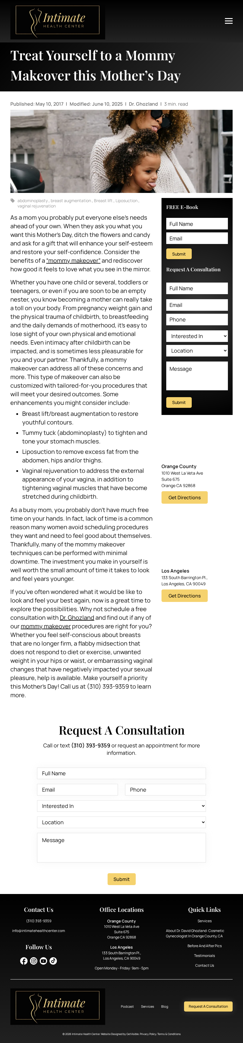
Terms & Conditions (169, 1034)
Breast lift (103, 200)
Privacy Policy (148, 1034)
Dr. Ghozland (144, 104)
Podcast (127, 1006)
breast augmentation (71, 200)
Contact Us (204, 965)
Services (205, 920)
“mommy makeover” (73, 260)
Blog (164, 1006)
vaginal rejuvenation (36, 206)
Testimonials (204, 955)
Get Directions (185, 497)
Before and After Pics (205, 945)
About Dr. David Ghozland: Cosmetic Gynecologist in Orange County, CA (195, 933)
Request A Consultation (208, 1006)
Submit (179, 254)
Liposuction (127, 200)
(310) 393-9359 (38, 920)
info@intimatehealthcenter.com (38, 930)
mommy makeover (46, 626)
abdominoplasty (33, 200)
